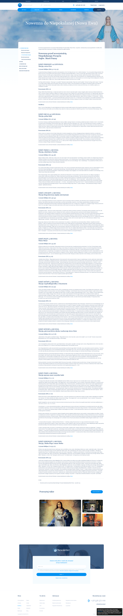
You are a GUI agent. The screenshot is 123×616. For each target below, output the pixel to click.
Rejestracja (93, 5)
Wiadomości (28, 1)
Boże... (71, 101)
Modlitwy (37, 9)
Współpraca (68, 603)
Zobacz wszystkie (96, 491)
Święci (49, 9)
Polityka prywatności (56, 600)
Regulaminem (100, 611)
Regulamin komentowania (71, 600)
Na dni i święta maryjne (26, 54)
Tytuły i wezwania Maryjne (26, 59)
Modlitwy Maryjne (23, 66)
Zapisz (61, 574)
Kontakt (96, 1)
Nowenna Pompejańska (25, 52)
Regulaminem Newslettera (73, 570)
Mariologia (20, 610)
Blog (100, 9)
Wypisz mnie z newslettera (61, 578)
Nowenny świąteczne (66, 30)
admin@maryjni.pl (100, 604)
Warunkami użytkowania (64, 570)
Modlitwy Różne (22, 68)
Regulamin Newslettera (57, 605)
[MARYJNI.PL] (25, 5)
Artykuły (24, 9)
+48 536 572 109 (98, 600)
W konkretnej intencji (25, 57)
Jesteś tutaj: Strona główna (40, 30)
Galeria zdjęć (46, 1)
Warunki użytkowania (56, 603)
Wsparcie (86, 9)
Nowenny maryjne (57, 30)
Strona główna (21, 600)
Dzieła (60, 9)
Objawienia (73, 9)
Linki (63, 1)
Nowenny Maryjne (24, 48)
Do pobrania (79, 1)
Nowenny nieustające (25, 50)
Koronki (21, 61)
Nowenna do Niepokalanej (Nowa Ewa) (81, 30)
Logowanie (101, 5)
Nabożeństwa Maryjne (24, 70)
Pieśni (19, 608)
